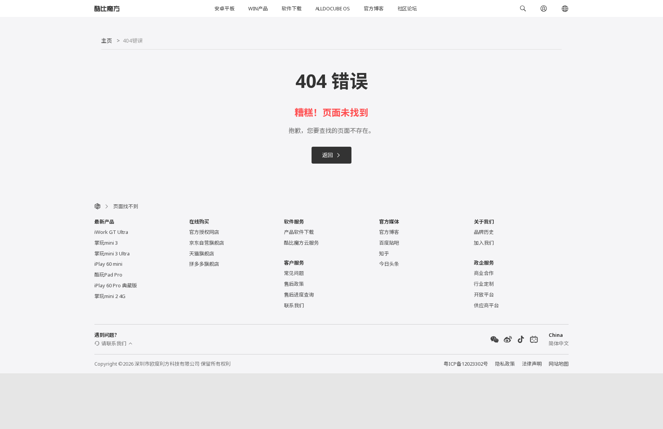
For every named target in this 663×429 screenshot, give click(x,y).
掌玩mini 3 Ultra (112, 253)
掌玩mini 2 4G (109, 296)
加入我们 (484, 242)
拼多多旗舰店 (204, 263)
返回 (327, 155)
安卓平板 (224, 8)
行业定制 (484, 283)
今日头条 (389, 263)
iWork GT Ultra (111, 232)
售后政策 (294, 283)
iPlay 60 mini (108, 263)
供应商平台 (486, 305)
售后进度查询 (299, 294)
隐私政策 (505, 363)
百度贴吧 (389, 242)
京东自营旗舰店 (206, 242)
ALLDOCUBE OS (332, 8)
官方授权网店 (204, 232)
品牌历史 (484, 232)
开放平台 (484, 294)
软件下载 (291, 8)
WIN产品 (258, 8)
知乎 (384, 253)
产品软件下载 (299, 232)
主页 (106, 40)
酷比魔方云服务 (301, 242)
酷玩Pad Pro (108, 274)
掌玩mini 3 (106, 242)
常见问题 (294, 273)
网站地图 (559, 363)
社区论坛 (407, 8)
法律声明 (532, 363)
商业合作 (484, 273)
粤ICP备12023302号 (466, 363)
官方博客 (373, 8)
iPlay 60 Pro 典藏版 (115, 285)
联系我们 (294, 305)
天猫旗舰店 (201, 253)
